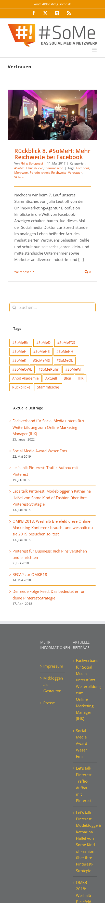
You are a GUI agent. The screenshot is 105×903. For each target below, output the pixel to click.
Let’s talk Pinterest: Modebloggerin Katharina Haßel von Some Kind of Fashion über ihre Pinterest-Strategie (51, 497)
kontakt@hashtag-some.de (53, 4)
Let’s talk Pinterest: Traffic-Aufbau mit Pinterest (84, 784)
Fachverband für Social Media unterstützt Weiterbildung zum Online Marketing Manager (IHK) (48, 427)
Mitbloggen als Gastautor (52, 684)
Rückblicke (35, 168)
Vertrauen (75, 172)
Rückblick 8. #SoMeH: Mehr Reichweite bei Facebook (52, 154)
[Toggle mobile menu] (94, 49)
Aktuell (51, 378)
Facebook (82, 168)
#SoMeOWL (22, 369)
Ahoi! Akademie (25, 378)
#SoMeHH (64, 351)
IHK (81, 378)
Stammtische (54, 168)
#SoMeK (19, 360)
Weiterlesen (22, 272)
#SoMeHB (41, 351)
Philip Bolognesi (31, 163)
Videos (19, 177)
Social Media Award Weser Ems (39, 450)
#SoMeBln (21, 342)
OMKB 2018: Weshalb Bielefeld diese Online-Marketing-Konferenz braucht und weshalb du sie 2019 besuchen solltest (52, 528)
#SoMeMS (41, 360)
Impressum (52, 666)
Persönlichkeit (40, 172)
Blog (67, 378)
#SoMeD (43, 342)
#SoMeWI (73, 369)
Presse (49, 702)
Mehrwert (21, 172)
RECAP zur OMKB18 (29, 574)
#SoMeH (20, 168)
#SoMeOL (65, 360)
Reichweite (59, 172)
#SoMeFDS (66, 342)
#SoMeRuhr (48, 369)
